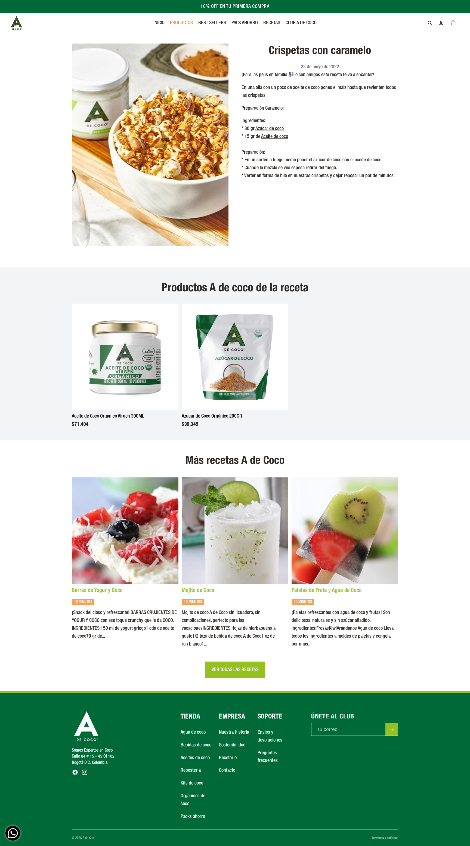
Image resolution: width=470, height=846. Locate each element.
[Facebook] (75, 772)
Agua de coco (193, 732)
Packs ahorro (193, 816)
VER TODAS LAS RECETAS (235, 670)
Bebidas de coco (196, 745)
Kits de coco (192, 783)
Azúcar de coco (269, 128)
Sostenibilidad (232, 745)
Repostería (191, 770)
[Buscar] (430, 23)
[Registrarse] (391, 729)
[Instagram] (84, 772)
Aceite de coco (274, 136)
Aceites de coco (195, 758)
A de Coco (89, 837)
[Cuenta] (441, 23)
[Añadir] (170, 402)
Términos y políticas (385, 838)
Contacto (227, 770)
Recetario (228, 758)
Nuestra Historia (234, 732)
